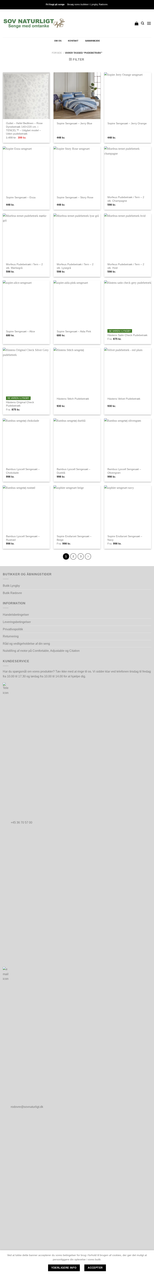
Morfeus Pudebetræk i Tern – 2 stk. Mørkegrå (24, 266)
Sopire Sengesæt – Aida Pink (74, 331)
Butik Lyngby (11, 585)
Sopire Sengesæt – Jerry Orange (127, 123)
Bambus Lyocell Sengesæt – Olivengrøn (124, 471)
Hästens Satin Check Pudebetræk (127, 335)
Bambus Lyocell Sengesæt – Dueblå (73, 471)
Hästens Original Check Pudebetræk (20, 404)
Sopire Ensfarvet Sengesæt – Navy (124, 538)
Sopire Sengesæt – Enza (20, 197)
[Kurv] (136, 23)
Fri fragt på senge (55, 4)
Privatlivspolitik (13, 629)
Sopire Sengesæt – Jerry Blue (74, 123)
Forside (57, 53)
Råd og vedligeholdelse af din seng (26, 643)
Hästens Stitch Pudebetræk (73, 398)
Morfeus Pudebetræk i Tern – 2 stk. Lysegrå (75, 266)
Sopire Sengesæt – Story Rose (75, 197)
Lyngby (94, 4)
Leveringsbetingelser (17, 622)
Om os (57, 41)
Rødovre (103, 4)
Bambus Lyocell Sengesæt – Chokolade (23, 471)
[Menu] (149, 23)
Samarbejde (92, 41)
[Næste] (88, 556)
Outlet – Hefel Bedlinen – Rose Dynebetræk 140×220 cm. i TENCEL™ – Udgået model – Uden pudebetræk (24, 128)
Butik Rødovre (12, 593)
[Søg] (142, 23)
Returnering (11, 636)
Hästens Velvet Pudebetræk (123, 398)
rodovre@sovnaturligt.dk (27, 1106)
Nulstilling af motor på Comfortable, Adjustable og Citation (41, 650)
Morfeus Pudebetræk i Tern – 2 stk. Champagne (125, 199)
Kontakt (73, 41)
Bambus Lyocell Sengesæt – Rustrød (23, 538)
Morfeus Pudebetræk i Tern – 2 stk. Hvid (125, 266)
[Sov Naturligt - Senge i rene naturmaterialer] (34, 23)
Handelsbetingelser (16, 614)
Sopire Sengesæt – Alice (20, 331)
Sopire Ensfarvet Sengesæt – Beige (74, 538)
